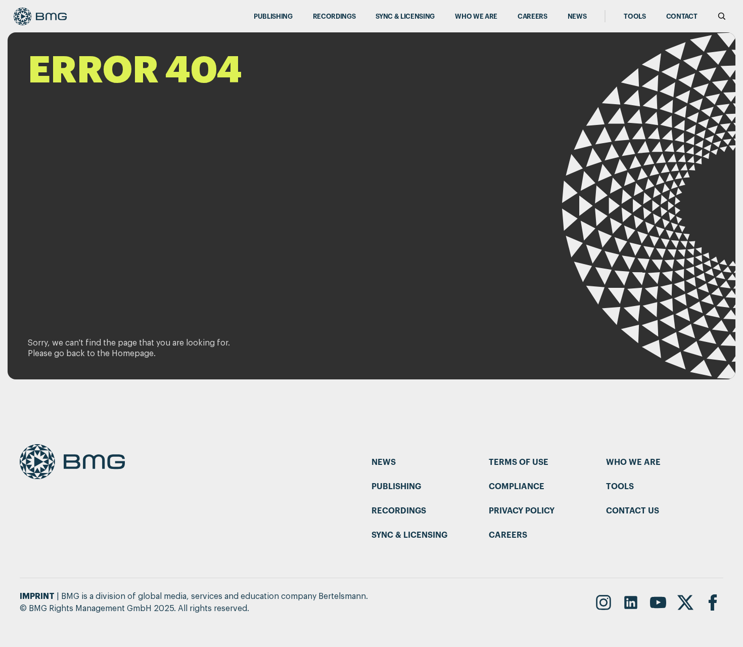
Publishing (273, 16)
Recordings (334, 16)
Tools (634, 16)
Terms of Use (518, 462)
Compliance (516, 487)
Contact (682, 16)
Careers (532, 16)
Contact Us (632, 511)
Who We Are (476, 16)
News (577, 16)
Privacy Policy (521, 511)
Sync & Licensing (405, 16)
